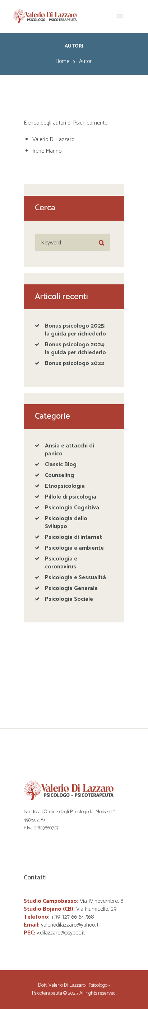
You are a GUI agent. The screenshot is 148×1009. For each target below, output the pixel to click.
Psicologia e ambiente (74, 548)
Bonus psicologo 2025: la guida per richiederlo (75, 330)
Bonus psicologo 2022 (74, 363)
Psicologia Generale (71, 588)
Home (62, 61)
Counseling (59, 475)
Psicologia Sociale (69, 599)
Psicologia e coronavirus (61, 563)
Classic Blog (61, 464)
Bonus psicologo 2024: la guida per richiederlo (75, 348)
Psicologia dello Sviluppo (66, 522)
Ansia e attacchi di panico (69, 450)
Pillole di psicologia (70, 497)
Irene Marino (46, 151)
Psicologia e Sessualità (75, 577)
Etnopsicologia (65, 486)
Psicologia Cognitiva (72, 508)
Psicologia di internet (73, 537)
